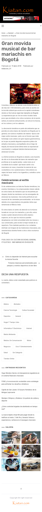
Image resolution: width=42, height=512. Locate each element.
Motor (29, 340)
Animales (17, 304)
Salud (6, 353)
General (32, 240)
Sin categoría (17, 353)
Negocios (7, 347)
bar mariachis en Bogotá (29, 113)
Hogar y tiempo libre (11, 322)
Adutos (6, 304)
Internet (29, 328)
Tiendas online (9, 359)
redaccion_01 (6, 69)
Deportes (7, 316)
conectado (21, 280)
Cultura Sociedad (21, 240)
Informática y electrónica (12, 328)
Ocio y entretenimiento (24, 347)
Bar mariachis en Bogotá (22, 242)
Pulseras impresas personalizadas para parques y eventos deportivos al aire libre (22, 264)
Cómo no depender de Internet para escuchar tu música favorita (21, 258)
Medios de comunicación (13, 340)
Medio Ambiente (9, 334)
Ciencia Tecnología (10, 310)
